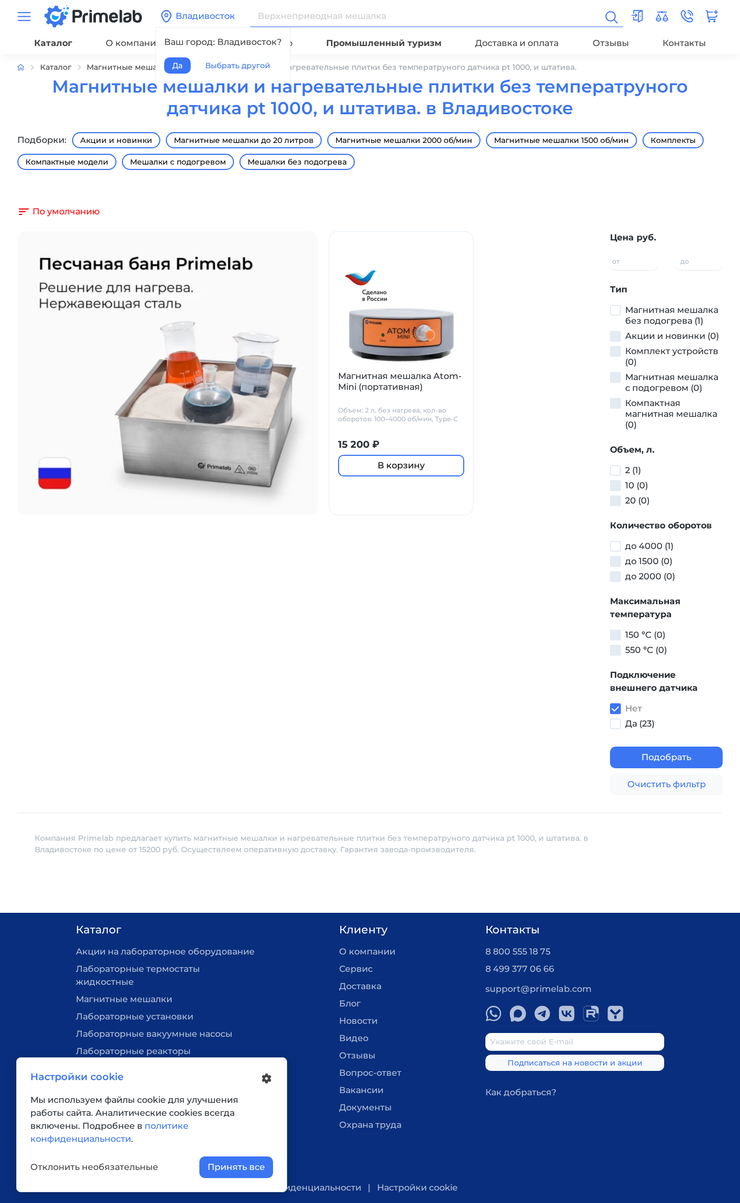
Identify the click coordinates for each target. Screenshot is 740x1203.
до (684, 261)
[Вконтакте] (567, 1013)
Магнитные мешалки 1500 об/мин (561, 140)
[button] (687, 16)
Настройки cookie (417, 1187)
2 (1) (633, 470)
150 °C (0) (645, 635)
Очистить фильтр (666, 784)
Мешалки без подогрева (297, 162)
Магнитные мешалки (124, 999)
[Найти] (610, 16)
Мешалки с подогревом (178, 162)
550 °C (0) (646, 650)
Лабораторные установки (134, 1016)
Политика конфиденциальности (287, 1187)
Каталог (53, 43)
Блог (350, 1003)
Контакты (684, 43)
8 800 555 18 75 (517, 951)
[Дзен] (615, 1013)
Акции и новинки (116, 140)
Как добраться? (520, 1092)
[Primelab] (93, 15)
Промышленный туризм (384, 43)
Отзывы (611, 43)
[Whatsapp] (493, 1013)
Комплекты (673, 140)
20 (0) (637, 500)
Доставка (360, 986)
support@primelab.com (538, 989)
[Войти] (637, 16)
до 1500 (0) (648, 561)
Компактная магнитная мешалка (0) (671, 414)
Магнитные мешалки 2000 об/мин (403, 140)
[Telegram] (542, 1013)
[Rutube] (591, 1013)
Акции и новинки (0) (672, 336)
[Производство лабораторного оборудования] (28, 67)
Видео (353, 1038)
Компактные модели (66, 162)
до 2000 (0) (650, 576)
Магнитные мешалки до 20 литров (244, 140)
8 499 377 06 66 (519, 969)
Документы (365, 1107)
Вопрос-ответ (370, 1073)
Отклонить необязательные (94, 1167)
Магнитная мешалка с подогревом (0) (671, 382)
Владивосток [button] (205, 16)
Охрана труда (370, 1125)
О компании (134, 43)
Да (177, 65)
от (616, 261)
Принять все (236, 1167)
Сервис (356, 969)
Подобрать (666, 757)
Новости (358, 1021)
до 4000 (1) (649, 546)
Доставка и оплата (517, 43)
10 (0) (636, 485)
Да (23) (639, 723)
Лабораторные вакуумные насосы (154, 1034)
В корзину (401, 465)
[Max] (518, 1013)
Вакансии (361, 1090)
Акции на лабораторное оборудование (165, 951)
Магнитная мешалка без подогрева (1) (671, 315)
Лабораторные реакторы (133, 1051)
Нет (633, 708)
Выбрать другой (237, 65)
